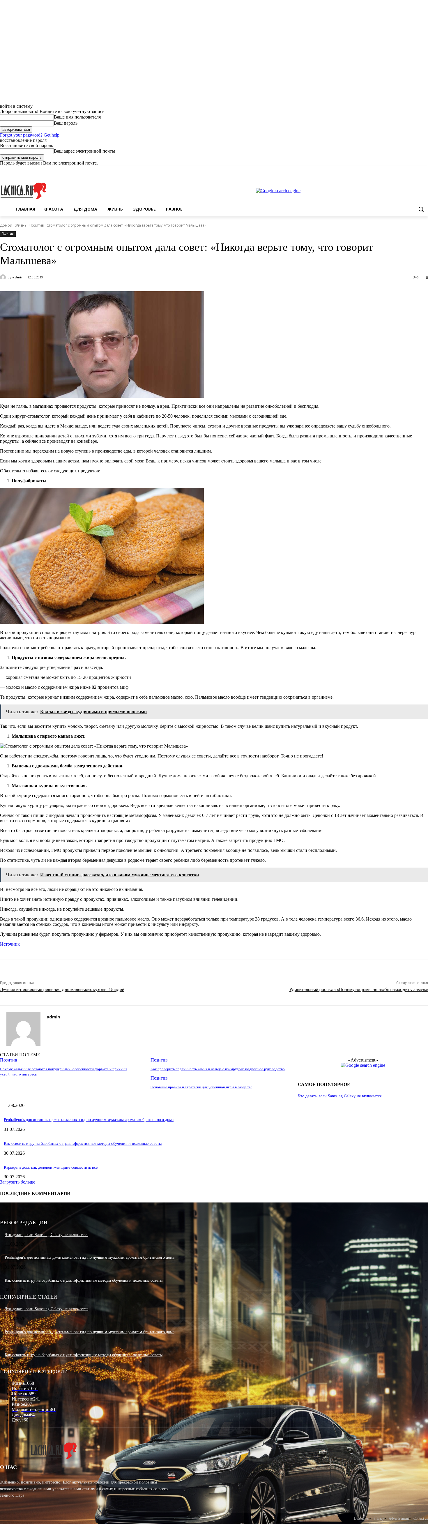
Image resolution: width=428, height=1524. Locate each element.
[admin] (4, 277)
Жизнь (20, 225)
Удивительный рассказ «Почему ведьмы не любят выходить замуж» (358, 989)
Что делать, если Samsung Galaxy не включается (339, 1096)
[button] (421, 209)
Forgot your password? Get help (29, 135)
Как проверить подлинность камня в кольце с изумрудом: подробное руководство (218, 1069)
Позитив (36, 225)
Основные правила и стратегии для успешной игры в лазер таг (201, 1087)
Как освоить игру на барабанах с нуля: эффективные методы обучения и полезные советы (83, 1143)
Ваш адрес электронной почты (84, 151)
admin (18, 277)
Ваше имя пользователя (77, 116)
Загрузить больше (17, 1181)
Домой (6, 225)
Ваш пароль (65, 123)
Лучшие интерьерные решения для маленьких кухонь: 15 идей (62, 989)
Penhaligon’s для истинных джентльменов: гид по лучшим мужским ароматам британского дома (89, 1119)
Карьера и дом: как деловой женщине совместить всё (51, 1167)
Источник (10, 944)
